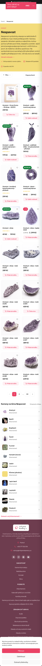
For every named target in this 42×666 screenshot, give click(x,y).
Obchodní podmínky (21, 621)
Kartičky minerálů (20, 596)
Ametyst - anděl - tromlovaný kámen (29, 106)
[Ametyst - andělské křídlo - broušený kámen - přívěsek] (31, 133)
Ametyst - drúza (8, 228)
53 (27, 394)
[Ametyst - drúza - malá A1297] (31, 326)
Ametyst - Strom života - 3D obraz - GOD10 (10, 106)
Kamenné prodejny (21, 567)
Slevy (21, 579)
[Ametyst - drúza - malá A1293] (10, 289)
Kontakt (21, 575)
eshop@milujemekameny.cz (22, 2)
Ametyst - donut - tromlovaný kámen (29, 187)
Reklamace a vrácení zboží (21, 625)
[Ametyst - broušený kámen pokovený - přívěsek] (10, 174)
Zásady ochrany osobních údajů (21, 629)
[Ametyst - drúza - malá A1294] (31, 289)
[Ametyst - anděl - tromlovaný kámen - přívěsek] (10, 133)
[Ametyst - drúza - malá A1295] (10, 326)
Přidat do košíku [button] (32, 156)
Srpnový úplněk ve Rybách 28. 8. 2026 (21, 604)
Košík (21, 614)
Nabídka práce (21, 571)
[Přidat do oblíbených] (17, 86)
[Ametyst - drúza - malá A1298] (10, 362)
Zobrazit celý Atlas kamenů (10, 516)
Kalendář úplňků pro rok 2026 (21, 592)
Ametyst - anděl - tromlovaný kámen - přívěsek (9, 147)
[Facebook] (14, 557)
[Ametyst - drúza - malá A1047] (10, 253)
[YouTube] (28, 557)
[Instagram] (18, 557)
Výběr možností (32, 118)
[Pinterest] (23, 557)
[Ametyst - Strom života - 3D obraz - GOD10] (10, 93)
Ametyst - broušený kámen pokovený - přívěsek (9, 188)
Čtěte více (11, 114)
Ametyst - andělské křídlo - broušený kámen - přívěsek (31, 147)
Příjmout (21, 651)
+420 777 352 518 (22, 546)
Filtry (6, 75)
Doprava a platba (21, 617)
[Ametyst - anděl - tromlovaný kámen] (31, 93)
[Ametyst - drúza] (10, 216)
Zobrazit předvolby (21, 662)
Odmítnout (21, 656)
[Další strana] (32, 394)
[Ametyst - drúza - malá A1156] (31, 253)
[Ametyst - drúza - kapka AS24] (31, 216)
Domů (3, 21)
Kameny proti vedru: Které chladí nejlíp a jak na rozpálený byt (21, 600)
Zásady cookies (21, 633)
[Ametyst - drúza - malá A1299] (31, 362)
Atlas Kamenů (21, 589)
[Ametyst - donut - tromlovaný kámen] (31, 174)
